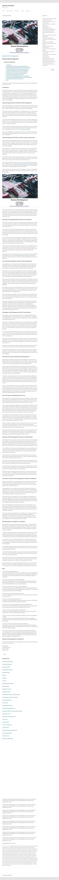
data (28, 850)
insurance (27, 852)
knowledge (4, 854)
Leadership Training (6, 691)
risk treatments (6, 862)
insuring (33, 852)
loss (12, 854)
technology (12, 863)
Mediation (4, 675)
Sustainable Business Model (7, 683)
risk (12, 858)
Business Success (5, 686)
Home (3, 10)
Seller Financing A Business (7, 661)
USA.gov (5, 843)
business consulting (26, 129)
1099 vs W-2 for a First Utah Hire (48, 41)
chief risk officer (19, 848)
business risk (27, 847)
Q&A (7, 80)
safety (13, 862)
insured (31, 852)
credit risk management (16, 850)
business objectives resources (19, 847)
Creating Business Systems (7, 669)
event (33, 851)
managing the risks (30, 854)
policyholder (8, 857)
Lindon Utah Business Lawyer (48, 28)
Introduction (8, 64)
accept (23, 846)
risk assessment (24, 858)
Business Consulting (14, 846)
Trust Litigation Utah (46, 57)
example (3, 852)
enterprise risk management (27, 851)
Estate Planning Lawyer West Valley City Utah (11, 694)
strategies (34, 862)
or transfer (25, 855)
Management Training (6, 689)
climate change (24, 848)
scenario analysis (20, 862)
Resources (17, 10)
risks (10, 862)
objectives (21, 855)
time (19, 863)
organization (29, 855)
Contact (27, 10)
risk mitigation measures (29, 861)
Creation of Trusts (5, 735)
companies (29, 848)
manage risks (16, 854)
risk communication (7, 859)
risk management (25, 859)
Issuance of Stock (5, 722)
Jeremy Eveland (8, 5)
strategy (3, 863)
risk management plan (32, 859)
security (31, 862)
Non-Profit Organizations (7, 733)
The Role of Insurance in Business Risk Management (16, 73)
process (33, 857)
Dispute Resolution (6, 672)
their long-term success (19, 255)
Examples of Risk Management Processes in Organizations (17, 75)
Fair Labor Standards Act (7, 724)
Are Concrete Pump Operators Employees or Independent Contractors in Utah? (49, 39)
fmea (16, 852)
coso (4, 850)
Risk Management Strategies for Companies (14, 78)
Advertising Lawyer (46, 26)
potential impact (13, 857)
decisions (30, 850)
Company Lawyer (5, 727)
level (7, 854)
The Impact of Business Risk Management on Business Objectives (19, 77)
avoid (36, 846)
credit (7, 850)
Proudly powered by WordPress (7, 875)
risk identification (19, 859)
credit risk (9, 850)
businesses (14, 848)
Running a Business (6, 666)
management (20, 854)
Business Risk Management (10, 56)
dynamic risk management (9, 851)
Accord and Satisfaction (6, 700)
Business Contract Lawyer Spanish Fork (9, 697)
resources (9, 858)
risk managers (21, 861)
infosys (24, 852)
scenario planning (26, 862)
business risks (9, 848)
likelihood (10, 854)
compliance (34, 848)
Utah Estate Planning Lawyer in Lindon (49, 61)
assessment (33, 846)
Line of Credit (4, 719)
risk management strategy (14, 861)
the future (16, 863)
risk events (13, 859)
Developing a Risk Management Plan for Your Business (17, 71)
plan (5, 857)
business (3, 847)
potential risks (19, 857)
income (21, 852)
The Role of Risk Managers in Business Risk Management (17, 70)
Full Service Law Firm (6, 713)
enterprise (20, 851)
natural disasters (16, 855)
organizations (34, 855)
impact (19, 852)
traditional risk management (27, 863)
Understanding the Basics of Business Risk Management (17, 66)
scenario (15, 862)
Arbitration (4, 677)
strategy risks (7, 863)
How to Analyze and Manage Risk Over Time (14, 74)
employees (16, 851)
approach (29, 846)
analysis (25, 846)
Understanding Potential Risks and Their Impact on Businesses (18, 67)
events (35, 851)
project (6, 858)
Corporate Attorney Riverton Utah (8, 708)
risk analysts (19, 858)
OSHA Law (4, 680)
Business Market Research (7, 705)
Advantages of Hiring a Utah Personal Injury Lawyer (12, 711)
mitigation (11, 855)
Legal (22, 10)
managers (25, 854)
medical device (6, 855)
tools (21, 863)
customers (22, 850)
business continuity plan (10, 847)
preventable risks (28, 857)
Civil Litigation (5, 702)
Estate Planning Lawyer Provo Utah (9, 716)
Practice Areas (9, 10)
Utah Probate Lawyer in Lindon (48, 62)
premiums (23, 857)
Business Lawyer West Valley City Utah (9, 730)
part (3, 857)
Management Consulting (7, 664)
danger (25, 850)
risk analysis (15, 858)
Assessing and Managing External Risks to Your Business (17, 69)
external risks (8, 852)
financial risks (12, 852)
